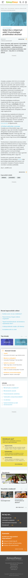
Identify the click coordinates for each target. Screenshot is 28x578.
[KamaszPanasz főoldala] (12, 2)
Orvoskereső (5, 525)
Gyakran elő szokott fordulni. (11, 545)
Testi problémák (11, 8)
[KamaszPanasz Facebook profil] (14, 478)
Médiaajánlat (14, 567)
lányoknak (12, 177)
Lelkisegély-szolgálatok (8, 520)
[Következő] (25, 336)
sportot (20, 159)
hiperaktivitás (4, 123)
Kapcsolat (14, 569)
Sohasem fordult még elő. (10, 541)
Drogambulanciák (7, 517)
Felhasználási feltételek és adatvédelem (14, 564)
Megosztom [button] (21, 39)
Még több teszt (20, 507)
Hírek (6, 8)
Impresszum (14, 566)
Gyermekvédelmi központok (9, 522)
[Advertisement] (14, 246)
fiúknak (4, 177)
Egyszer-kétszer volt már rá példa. (13, 543)
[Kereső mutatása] (20, 2)
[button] (23, 2)
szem (18, 177)
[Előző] (21, 336)
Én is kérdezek (18, 464)
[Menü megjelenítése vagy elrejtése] (3, 2)
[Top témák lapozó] (14, 336)
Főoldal (2, 8)
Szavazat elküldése (19, 549)
